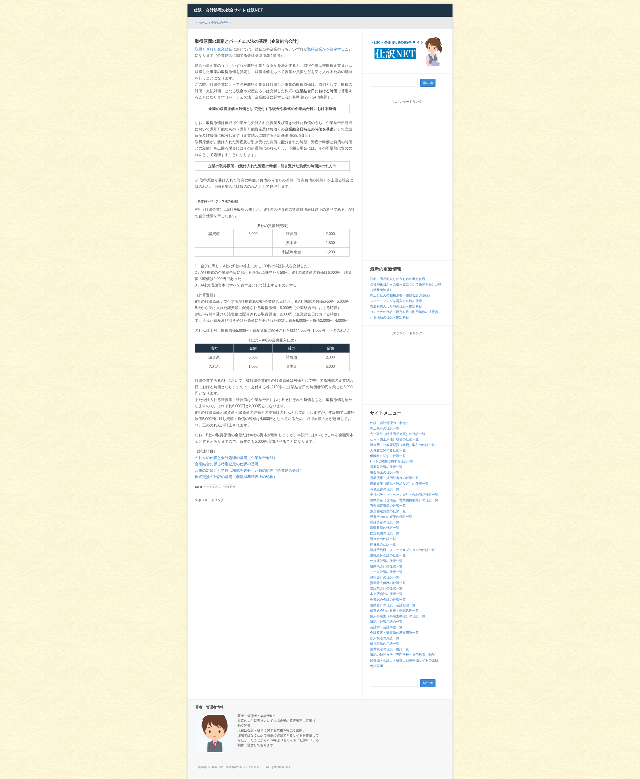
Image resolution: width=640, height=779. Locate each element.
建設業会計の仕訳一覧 (386, 588)
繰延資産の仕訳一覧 (384, 522)
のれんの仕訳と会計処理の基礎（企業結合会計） (236, 458)
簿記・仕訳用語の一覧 (386, 622)
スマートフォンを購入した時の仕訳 (396, 301)
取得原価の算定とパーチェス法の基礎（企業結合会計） (248, 41)
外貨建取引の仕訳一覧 (386, 561)
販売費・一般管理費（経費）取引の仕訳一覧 (402, 445)
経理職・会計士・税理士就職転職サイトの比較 (404, 660)
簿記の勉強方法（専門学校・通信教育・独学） (404, 654)
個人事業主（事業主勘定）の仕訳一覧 (397, 616)
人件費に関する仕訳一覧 (388, 450)
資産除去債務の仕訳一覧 (388, 583)
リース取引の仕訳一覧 (386, 572)
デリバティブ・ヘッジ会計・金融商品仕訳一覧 (404, 494)
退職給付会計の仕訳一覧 (388, 555)
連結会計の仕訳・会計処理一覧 (393, 605)
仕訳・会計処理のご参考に (389, 423)
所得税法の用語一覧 (384, 644)
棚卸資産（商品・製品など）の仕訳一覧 (399, 484)
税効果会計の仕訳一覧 (386, 566)
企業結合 (229, 486)
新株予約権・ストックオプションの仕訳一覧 (402, 550)
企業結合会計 (220, 22)
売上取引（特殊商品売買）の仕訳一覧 (397, 434)
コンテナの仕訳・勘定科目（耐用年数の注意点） (406, 312)
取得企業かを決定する (326, 49)
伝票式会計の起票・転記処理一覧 (394, 610)
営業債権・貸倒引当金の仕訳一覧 (394, 478)
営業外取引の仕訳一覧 (386, 467)
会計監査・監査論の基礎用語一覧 (394, 632)
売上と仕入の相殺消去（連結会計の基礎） (401, 295)
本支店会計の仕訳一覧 (386, 594)
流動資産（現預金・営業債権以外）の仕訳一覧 (404, 500)
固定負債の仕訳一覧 (384, 533)
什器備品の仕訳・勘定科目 (389, 317)
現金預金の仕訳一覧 (384, 472)
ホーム (203, 22)
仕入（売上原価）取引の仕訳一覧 (394, 439)
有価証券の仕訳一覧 (384, 489)
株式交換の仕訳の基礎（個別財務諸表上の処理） (236, 476)
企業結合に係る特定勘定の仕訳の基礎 (226, 464)
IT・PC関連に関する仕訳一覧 (391, 461)
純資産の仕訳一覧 (383, 544)
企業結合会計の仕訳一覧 (388, 600)
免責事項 (376, 666)
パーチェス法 (212, 486)
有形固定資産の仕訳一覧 (388, 506)
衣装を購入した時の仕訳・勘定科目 (396, 306)
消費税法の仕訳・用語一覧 (389, 649)
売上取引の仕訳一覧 (384, 428)
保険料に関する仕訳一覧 (388, 456)
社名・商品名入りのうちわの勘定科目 (397, 279)
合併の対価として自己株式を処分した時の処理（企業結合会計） (249, 470)
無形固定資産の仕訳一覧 (388, 511)
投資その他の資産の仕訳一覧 (391, 516)
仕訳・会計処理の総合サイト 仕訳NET (228, 10)
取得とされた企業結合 (213, 49)
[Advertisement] (237, 541)
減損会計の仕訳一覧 (384, 577)
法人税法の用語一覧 (384, 638)
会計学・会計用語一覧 (386, 627)
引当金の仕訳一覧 (383, 539)
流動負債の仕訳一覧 (384, 528)
